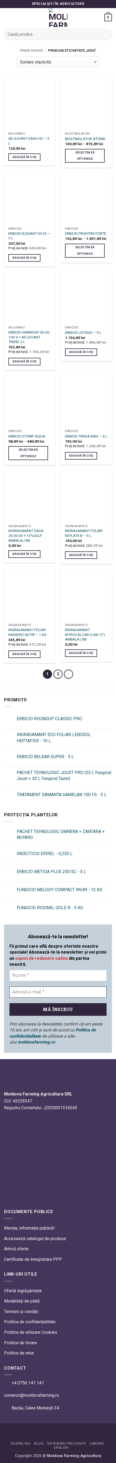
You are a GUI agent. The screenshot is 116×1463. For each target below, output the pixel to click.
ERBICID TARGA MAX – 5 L (86, 436)
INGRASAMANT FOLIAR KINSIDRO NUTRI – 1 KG (27, 632)
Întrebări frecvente (66, 1444)
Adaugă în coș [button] (24, 157)
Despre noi (21, 1444)
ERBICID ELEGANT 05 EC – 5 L (29, 235)
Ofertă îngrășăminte (23, 1290)
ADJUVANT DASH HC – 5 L (28, 140)
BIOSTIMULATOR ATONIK (85, 138)
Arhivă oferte (16, 1248)
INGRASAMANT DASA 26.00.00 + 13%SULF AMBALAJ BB (25, 535)
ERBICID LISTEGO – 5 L (83, 332)
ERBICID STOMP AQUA (26, 436)
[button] (7, 17)
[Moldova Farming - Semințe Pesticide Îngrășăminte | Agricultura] (58, 17)
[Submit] (105, 34)
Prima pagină (31, 50)
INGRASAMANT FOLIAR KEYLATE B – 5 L (84, 533)
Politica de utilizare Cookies (30, 1332)
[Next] (68, 674)
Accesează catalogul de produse (35, 1238)
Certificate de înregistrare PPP (33, 1259)
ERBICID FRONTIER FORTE (85, 233)
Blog (38, 1444)
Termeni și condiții (21, 1311)
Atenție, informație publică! (29, 1228)
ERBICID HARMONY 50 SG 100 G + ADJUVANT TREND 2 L (29, 337)
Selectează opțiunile (84, 156)
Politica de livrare (20, 1342)
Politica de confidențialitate (30, 1321)
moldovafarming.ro (36, 1042)
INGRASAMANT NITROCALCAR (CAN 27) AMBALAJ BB (85, 634)
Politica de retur (19, 1353)
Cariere (97, 1444)
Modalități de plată (22, 1301)
